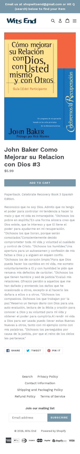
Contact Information (40, 383)
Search (27, 376)
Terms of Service (52, 396)
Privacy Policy (47, 376)
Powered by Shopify (53, 431)
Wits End (30, 431)
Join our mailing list (40, 408)
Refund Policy (25, 396)
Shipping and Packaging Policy (40, 390)
